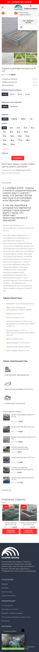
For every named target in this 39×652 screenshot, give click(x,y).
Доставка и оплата (10, 609)
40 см (27, 94)
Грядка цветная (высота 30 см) (22, 457)
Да (21, 27)
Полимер (14, 106)
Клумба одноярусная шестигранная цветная (20, 448)
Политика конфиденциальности (16, 617)
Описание (6, 183)
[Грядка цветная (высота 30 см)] (6, 459)
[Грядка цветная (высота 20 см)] (6, 429)
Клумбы (5, 588)
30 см (20, 94)
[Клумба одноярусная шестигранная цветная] (6, 449)
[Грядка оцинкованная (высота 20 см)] (6, 418)
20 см (12, 94)
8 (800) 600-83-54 (23, 170)
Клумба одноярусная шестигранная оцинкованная (22, 468)
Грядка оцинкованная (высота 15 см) (23, 438)
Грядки (5, 584)
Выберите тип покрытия (11, 102)
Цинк (5, 106)
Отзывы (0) (6, 490)
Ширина (5, 114)
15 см (5, 94)
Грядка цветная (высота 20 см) (22, 427)
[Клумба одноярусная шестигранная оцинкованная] (6, 470)
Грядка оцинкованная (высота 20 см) (22, 415)
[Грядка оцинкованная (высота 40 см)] (6, 480)
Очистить (6, 149)
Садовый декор (8, 596)
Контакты (6, 621)
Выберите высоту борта (11, 90)
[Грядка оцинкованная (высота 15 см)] (6, 439)
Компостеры (7, 592)
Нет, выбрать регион (28, 22)
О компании (7, 605)
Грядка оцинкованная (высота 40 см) (22, 478)
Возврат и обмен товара (12, 613)
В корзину (17, 158)
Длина (4, 123)
